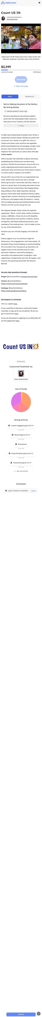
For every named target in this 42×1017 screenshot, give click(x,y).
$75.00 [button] (29, 463)
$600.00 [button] (30, 453)
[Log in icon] (39, 3)
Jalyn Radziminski (12, 19)
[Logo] (8, 2)
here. (15, 304)
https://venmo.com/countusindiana (14, 284)
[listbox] (21, 361)
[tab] (10, 96)
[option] (21, 361)
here (16, 314)
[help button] (38, 1013)
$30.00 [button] (31, 426)
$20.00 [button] (27, 435)
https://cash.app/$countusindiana (13, 291)
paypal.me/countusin (29, 277)
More (22, 126)
